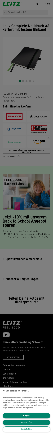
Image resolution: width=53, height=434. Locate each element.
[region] (26, 410)
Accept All (26, 415)
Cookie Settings (26, 429)
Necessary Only (26, 422)
